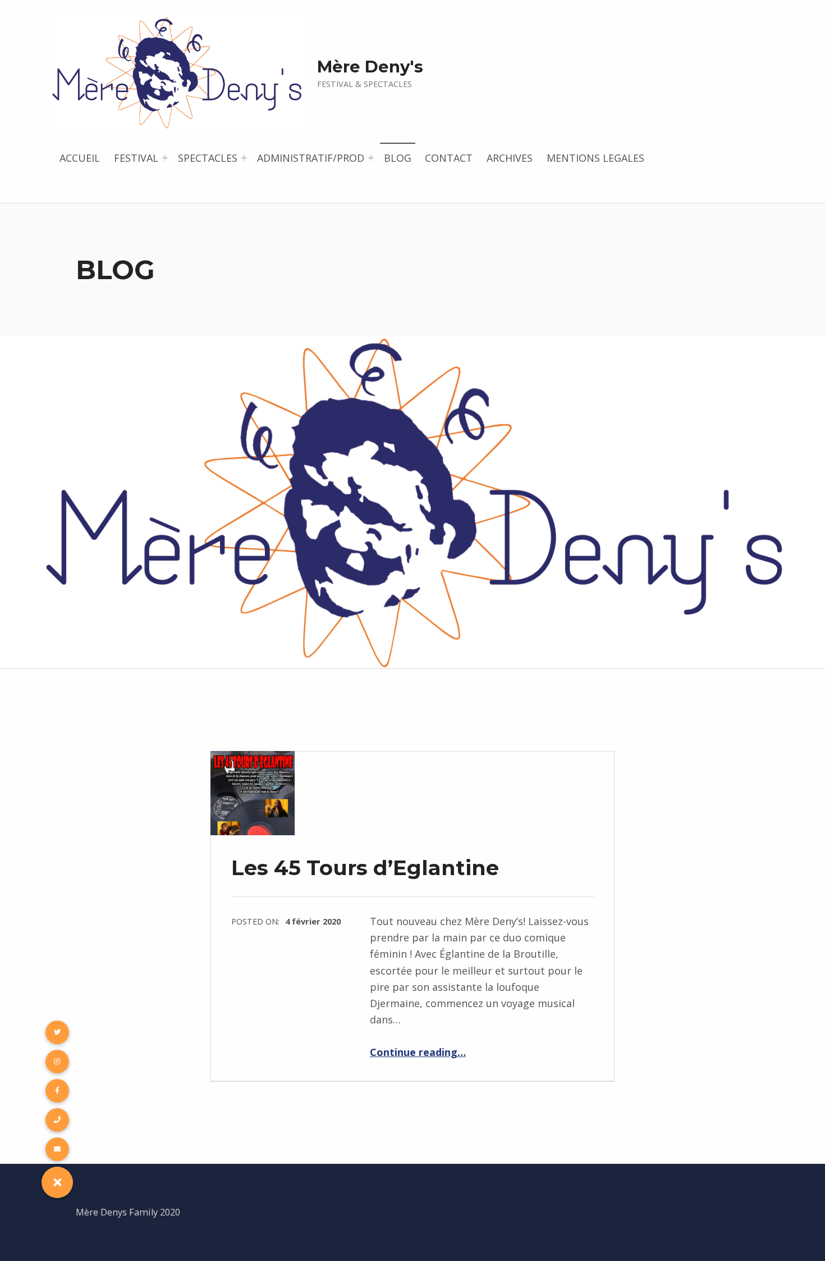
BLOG (397, 158)
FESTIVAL (136, 158)
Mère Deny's (370, 66)
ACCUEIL (79, 158)
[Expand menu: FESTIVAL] (165, 158)
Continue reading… (418, 1052)
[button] (57, 1182)
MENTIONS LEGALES (595, 158)
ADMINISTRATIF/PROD (310, 158)
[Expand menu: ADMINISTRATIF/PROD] (371, 158)
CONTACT (449, 158)
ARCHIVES (510, 158)
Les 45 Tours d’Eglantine (365, 867)
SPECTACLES (207, 158)
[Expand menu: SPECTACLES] (244, 158)
